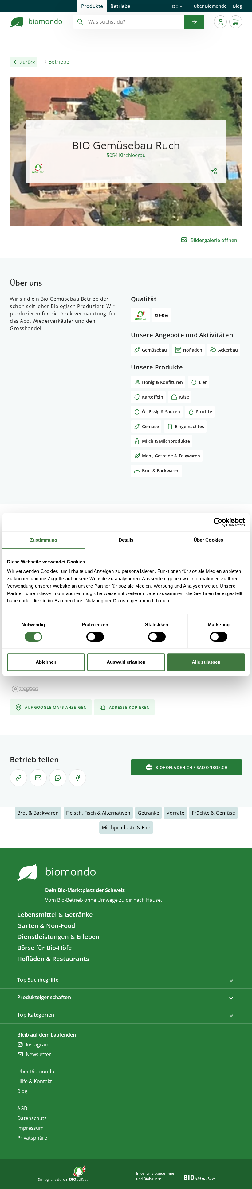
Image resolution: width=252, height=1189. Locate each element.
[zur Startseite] (36, 22)
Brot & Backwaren (38, 812)
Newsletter (38, 1054)
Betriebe (120, 6)
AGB (22, 1108)
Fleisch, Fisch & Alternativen (98, 812)
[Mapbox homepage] (25, 689)
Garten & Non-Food (46, 925)
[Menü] (220, 21)
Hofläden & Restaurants (53, 959)
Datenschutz (32, 1118)
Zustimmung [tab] (43, 539)
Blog (237, 6)
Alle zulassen (206, 662)
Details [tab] (126, 539)
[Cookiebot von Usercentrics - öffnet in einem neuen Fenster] (218, 522)
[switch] (95, 637)
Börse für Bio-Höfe (44, 948)
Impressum (30, 1128)
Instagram (37, 1044)
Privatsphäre (32, 1137)
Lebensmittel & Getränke (55, 914)
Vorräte (175, 812)
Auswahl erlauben (126, 662)
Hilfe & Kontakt (34, 1081)
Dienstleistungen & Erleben (58, 936)
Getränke (148, 812)
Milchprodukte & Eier (126, 827)
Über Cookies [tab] (208, 539)
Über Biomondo (210, 6)
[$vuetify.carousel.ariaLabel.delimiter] (123, 218)
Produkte (92, 6)
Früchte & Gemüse (213, 812)
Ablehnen (46, 662)
